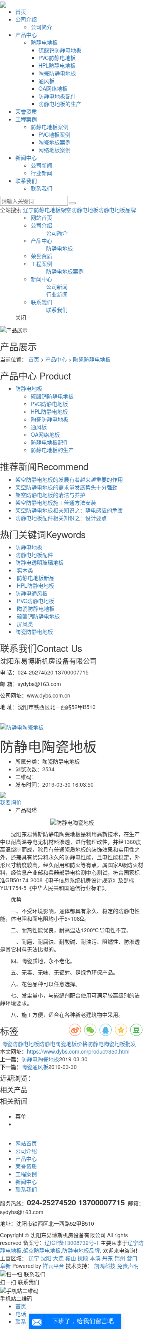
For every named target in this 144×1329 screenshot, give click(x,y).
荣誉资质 (26, 111)
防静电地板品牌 (117, 210)
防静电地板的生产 (59, 104)
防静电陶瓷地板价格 (63, 1043)
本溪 (95, 1258)
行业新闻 (41, 173)
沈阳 (46, 1258)
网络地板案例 (54, 150)
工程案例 (26, 119)
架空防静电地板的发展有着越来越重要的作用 (69, 479)
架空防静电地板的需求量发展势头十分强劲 (66, 487)
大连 (58, 1258)
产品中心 (26, 34)
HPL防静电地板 (57, 65)
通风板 (46, 81)
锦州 (119, 1258)
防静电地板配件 (57, 96)
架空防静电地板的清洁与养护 (50, 495)
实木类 (24, 570)
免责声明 (128, 1265)
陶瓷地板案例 (54, 142)
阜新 (5, 1265)
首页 (20, 11)
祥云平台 (53, 1265)
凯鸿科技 (105, 1265)
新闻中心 (26, 157)
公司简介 (41, 27)
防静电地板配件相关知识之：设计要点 (61, 518)
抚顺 (83, 1258)
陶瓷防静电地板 (57, 73)
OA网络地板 (53, 88)
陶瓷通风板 (35, 1066)
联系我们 (26, 180)
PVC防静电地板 (57, 57)
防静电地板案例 (49, 127)
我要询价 (11, 802)
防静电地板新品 (35, 578)
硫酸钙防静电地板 (59, 50)
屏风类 (24, 624)
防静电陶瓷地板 (40, 1059)
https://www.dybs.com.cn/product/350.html (78, 1051)
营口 (132, 1258)
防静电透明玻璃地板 (39, 562)
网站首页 (41, 217)
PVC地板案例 (54, 134)
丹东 (107, 1258)
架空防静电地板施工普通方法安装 (55, 502)
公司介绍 (26, 19)
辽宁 (33, 1258)
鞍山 (70, 1258)
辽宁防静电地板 (42, 210)
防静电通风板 (31, 593)
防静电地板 (44, 42)
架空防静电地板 (79, 210)
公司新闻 (41, 165)
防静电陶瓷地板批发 (112, 1043)
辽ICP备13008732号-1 (72, 1242)
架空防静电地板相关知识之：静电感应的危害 (69, 510)
